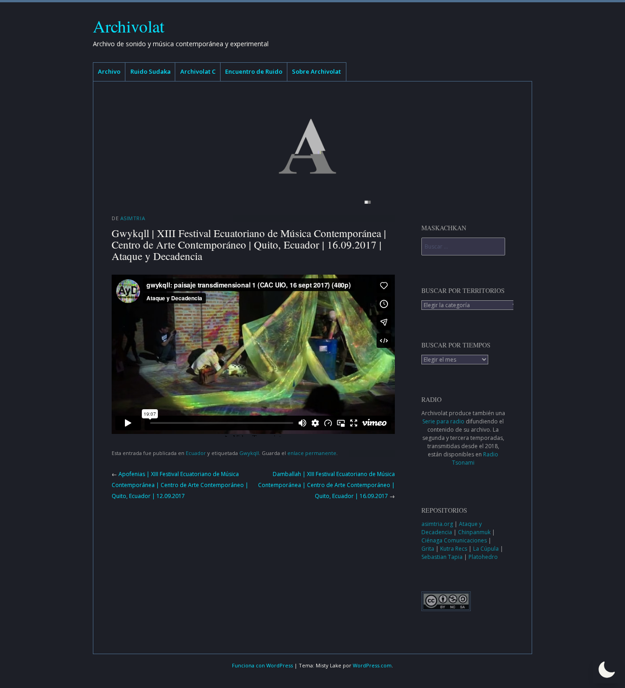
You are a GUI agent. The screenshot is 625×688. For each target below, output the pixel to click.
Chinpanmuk (475, 532)
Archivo (109, 71)
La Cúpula (486, 549)
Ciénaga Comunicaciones (454, 540)
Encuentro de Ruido (253, 71)
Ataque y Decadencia (451, 528)
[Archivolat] (312, 146)
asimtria (132, 218)
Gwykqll (249, 453)
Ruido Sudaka (150, 71)
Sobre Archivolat (316, 71)
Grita (428, 549)
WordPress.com (372, 665)
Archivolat (128, 26)
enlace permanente (311, 453)
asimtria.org (437, 524)
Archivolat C (198, 71)
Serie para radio (443, 421)
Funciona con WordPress (262, 665)
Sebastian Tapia (442, 557)
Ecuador (196, 453)
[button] (606, 669)
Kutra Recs (454, 549)
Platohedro (483, 557)
